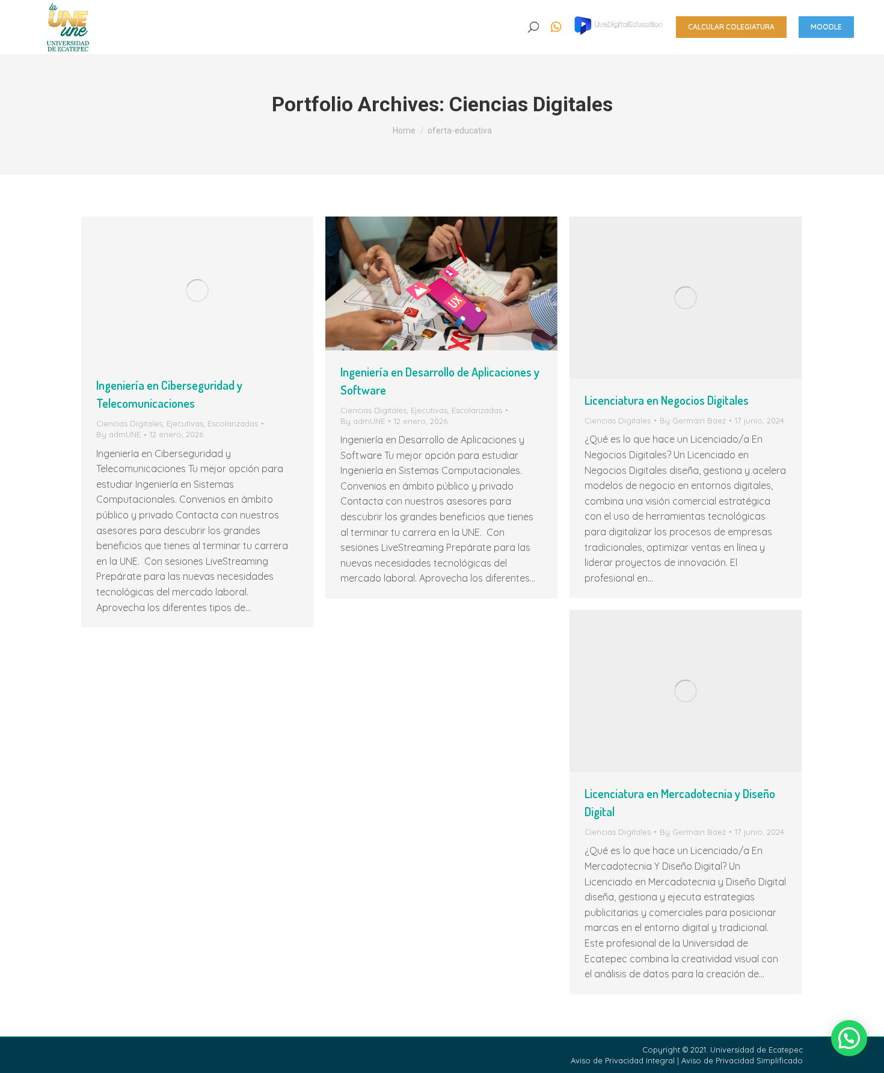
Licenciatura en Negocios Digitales (667, 400)
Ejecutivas (185, 423)
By (118, 434)
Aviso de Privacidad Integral (624, 1060)
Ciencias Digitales (129, 423)
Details (213, 290)
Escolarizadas (232, 423)
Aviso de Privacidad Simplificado (742, 1060)
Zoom (181, 290)
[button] (188, 17)
